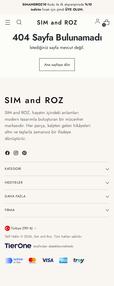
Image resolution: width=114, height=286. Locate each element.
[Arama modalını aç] (19, 22)
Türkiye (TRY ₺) (22, 228)
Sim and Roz (43, 236)
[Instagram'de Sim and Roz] (16, 153)
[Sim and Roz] (57, 22)
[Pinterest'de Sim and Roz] (25, 153)
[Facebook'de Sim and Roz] (8, 153)
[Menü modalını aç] (7, 22)
